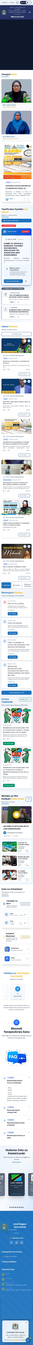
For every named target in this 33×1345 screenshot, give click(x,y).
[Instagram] (16, 1243)
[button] (16, 1089)
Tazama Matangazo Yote (16, 692)
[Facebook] (11, 1243)
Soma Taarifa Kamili (12, 281)
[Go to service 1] (10, 1207)
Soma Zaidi (9, 198)
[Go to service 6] (19, 1207)
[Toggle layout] (26, 1323)
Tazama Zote (25, 903)
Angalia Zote (24, 699)
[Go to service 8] (22, 1207)
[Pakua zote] (24, 914)
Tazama (13, 613)
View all (28, 799)
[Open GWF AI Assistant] (28, 1340)
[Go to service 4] (15, 1207)
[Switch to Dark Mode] (17, 2)
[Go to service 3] (13, 1207)
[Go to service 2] (11, 1207)
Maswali (5, 2)
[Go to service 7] (21, 1207)
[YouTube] (22, 1243)
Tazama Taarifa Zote (12, 220)
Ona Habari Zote (17, 334)
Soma (11, 302)
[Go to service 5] (17, 1207)
